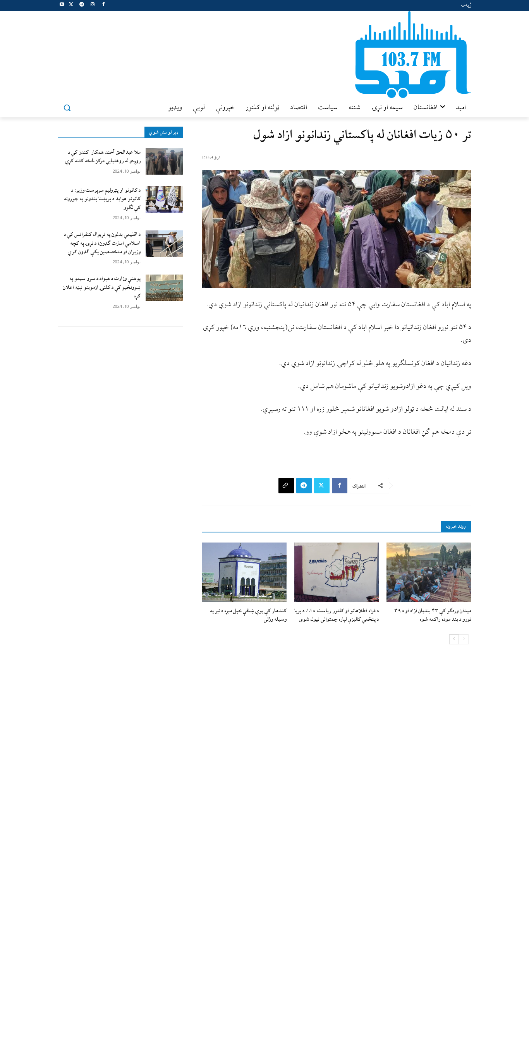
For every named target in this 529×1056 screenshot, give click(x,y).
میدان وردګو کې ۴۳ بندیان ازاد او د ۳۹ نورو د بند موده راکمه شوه (432, 615)
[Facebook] (103, 5)
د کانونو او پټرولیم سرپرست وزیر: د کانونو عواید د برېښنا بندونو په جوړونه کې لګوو (102, 199)
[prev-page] (464, 639)
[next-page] (454, 639)
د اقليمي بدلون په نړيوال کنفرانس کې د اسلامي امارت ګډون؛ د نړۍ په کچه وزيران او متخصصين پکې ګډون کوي (102, 243)
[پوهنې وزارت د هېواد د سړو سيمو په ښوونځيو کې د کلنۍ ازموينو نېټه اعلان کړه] (164, 288)
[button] (67, 107)
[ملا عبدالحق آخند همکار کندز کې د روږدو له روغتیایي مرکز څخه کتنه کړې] (164, 161)
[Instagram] (92, 5)
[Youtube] (62, 5)
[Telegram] (81, 5)
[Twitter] (71, 5)
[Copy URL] (286, 485)
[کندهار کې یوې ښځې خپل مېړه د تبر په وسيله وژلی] (244, 572)
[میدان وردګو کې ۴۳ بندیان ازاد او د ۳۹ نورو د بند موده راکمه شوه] (428, 572)
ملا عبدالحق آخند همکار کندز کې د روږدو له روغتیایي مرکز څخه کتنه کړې (103, 156)
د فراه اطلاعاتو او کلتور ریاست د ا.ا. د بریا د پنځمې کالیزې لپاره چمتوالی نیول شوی (336, 615)
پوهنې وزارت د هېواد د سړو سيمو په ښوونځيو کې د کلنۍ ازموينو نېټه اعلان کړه (102, 287)
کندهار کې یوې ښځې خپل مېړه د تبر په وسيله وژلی (248, 615)
